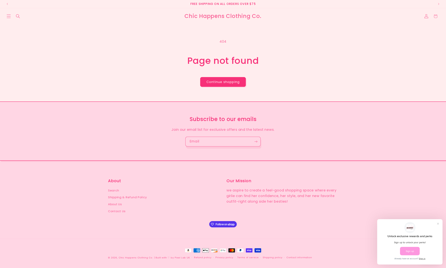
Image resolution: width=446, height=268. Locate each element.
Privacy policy (224, 257)
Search (113, 190)
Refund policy (203, 257)
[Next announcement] (439, 4)
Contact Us (117, 211)
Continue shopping (223, 82)
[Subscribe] (255, 141)
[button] (8, 16)
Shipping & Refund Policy (127, 197)
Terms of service (248, 257)
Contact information (299, 257)
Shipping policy (272, 257)
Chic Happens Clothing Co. (136, 257)
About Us (115, 204)
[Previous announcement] (7, 4)
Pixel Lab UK (182, 257)
